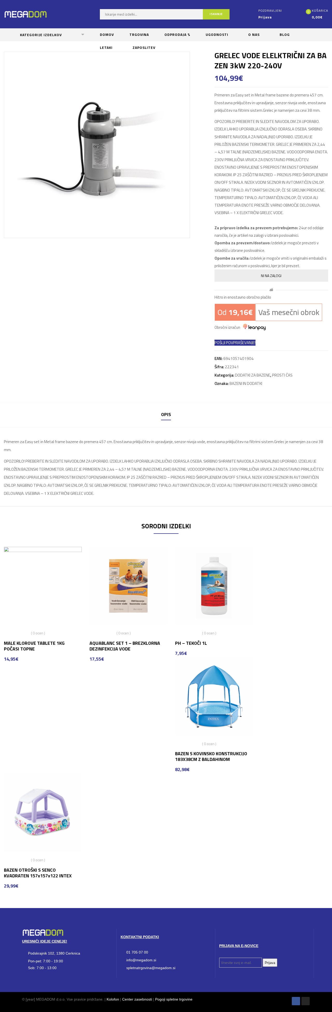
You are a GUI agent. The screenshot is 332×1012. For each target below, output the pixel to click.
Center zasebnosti (137, 999)
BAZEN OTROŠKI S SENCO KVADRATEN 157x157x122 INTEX (38, 872)
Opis (166, 414)
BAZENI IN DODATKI (246, 383)
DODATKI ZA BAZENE (252, 375)
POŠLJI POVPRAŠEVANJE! (235, 343)
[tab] (166, 415)
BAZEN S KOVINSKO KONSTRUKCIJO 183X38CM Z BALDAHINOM (211, 756)
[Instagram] (305, 1001)
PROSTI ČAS (282, 375)
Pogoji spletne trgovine (173, 999)
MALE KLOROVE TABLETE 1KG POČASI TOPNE (34, 646)
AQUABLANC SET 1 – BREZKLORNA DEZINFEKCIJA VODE (124, 646)
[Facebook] (296, 1001)
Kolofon (113, 999)
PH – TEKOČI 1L (191, 643)
